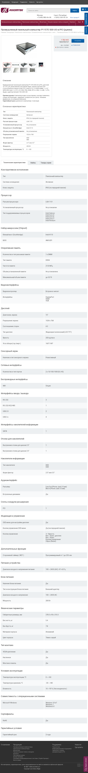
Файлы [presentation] (33, 163)
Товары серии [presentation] (46, 163)
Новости (31, 2)
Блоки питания (18, 757)
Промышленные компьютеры (11, 22)
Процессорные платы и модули (58, 22)
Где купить (39, 2)
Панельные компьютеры (30, 22)
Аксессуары (17, 760)
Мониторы (43, 22)
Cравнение (76, 45)
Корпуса (72, 22)
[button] (85, 764)
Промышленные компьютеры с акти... (44, 32)
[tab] (7, 65)
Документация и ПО (58, 752)
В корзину (78, 40)
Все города (74, 17)
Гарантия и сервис (58, 750)
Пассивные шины (19, 755)
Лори (38, 769)
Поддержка (23, 2)
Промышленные (62, 32)
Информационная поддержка (62, 748)
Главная (3, 32)
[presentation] (7, 67)
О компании (6, 2)
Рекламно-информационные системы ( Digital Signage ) (31, 758)
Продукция (15, 2)
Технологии (56, 747)
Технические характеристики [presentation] (14, 162)
